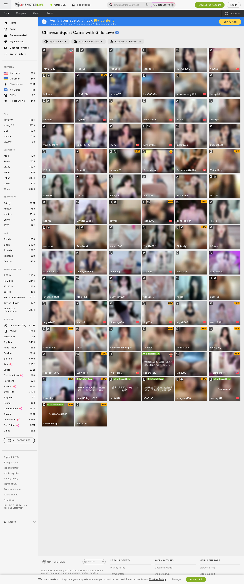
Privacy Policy (11, 478)
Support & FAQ (11, 457)
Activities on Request (126, 41)
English (91, 561)
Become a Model (12, 489)
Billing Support (11, 462)
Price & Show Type (89, 41)
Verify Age (230, 21)
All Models (9, 500)
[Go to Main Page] (29, 5)
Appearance (56, 41)
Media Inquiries (11, 473)
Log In (233, 5)
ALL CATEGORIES (21, 440)
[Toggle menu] (5, 5)
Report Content (11, 468)
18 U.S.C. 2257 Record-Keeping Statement (15, 506)
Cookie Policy (157, 579)
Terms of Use (11, 484)
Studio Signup (11, 494)
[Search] (147, 4)
